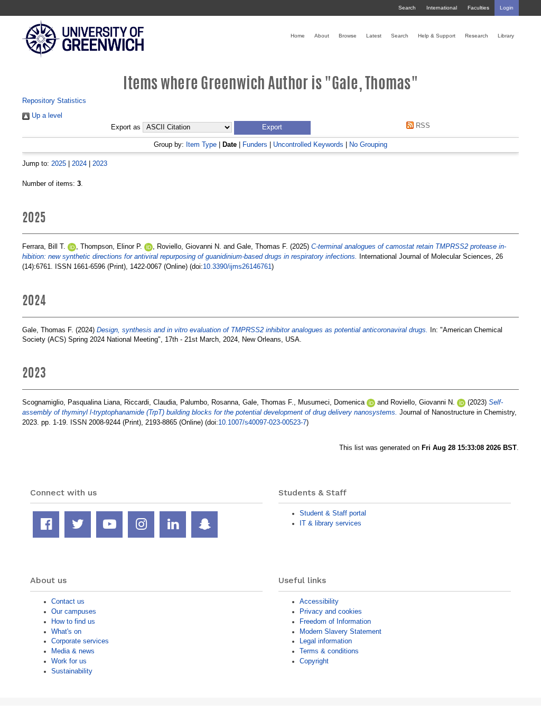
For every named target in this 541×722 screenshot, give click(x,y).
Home (298, 36)
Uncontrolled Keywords (308, 144)
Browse (348, 36)
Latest (373, 36)
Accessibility (319, 601)
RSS (422, 125)
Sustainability (71, 671)
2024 (79, 163)
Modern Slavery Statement (340, 631)
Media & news (73, 651)
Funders (254, 144)
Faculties (478, 8)
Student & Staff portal (333, 513)
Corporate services (80, 641)
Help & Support (436, 36)
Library (506, 36)
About (321, 36)
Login (507, 8)
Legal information (326, 641)
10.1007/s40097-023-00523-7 (262, 422)
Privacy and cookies (331, 611)
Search (407, 8)
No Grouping (368, 144)
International (441, 8)
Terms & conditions (329, 651)
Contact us (68, 601)
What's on (66, 631)
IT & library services (330, 523)
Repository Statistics (54, 101)
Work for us (69, 661)
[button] (272, 128)
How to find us (73, 621)
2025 (58, 163)
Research (476, 36)
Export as (126, 127)
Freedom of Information (335, 621)
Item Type (201, 144)
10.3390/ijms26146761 (237, 266)
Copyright (314, 661)
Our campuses (73, 611)
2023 (99, 163)
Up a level (46, 115)
